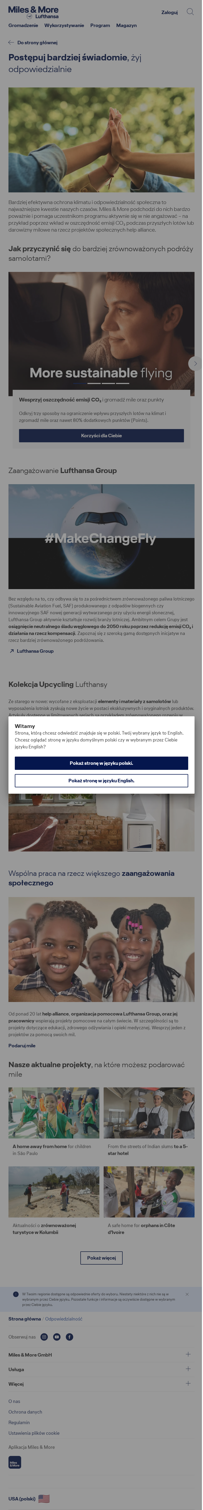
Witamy (25, 726)
